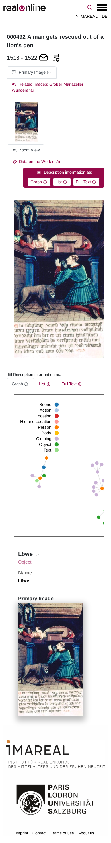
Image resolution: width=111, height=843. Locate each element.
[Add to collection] (56, 58)
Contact (39, 833)
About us (86, 833)
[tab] (32, 72)
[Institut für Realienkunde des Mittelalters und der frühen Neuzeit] (55, 754)
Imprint (22, 833)
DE (105, 16)
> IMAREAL (87, 16)
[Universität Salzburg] (55, 799)
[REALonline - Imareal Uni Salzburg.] (55, 7)
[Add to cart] (43, 58)
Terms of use (62, 833)
